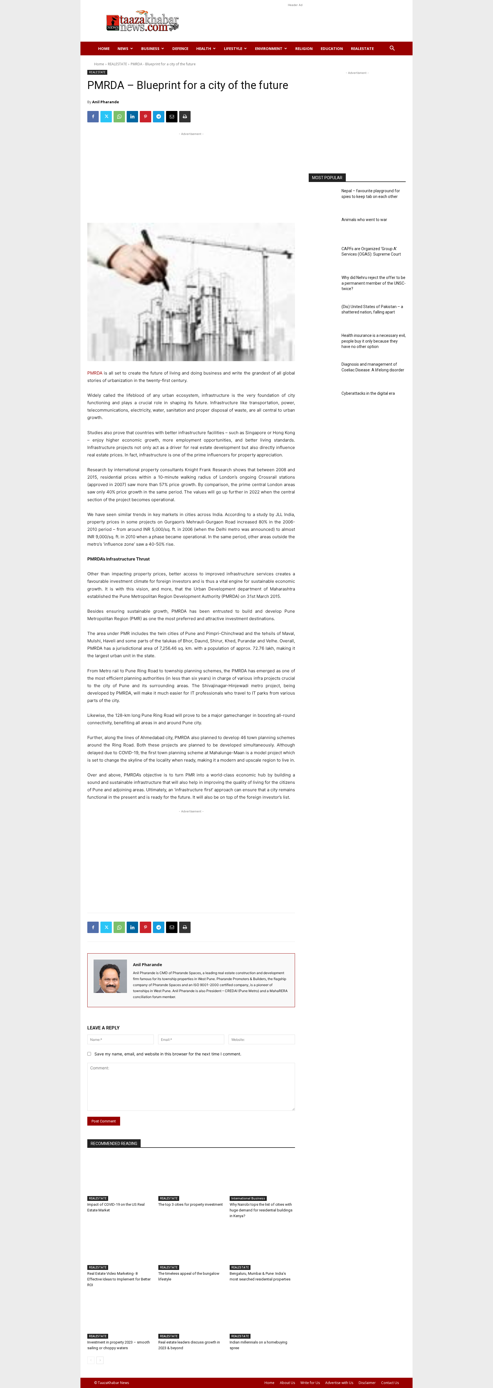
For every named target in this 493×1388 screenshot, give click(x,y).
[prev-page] (90, 1360)
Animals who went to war (364, 219)
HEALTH (203, 48)
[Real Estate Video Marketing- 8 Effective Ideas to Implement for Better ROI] (120, 1247)
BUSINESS (150, 48)
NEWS (123, 48)
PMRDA (94, 373)
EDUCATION (332, 48)
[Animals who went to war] (323, 228)
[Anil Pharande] (110, 980)
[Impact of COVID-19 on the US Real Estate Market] (120, 1178)
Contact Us (390, 1382)
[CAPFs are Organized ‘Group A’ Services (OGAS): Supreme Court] (323, 257)
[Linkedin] (132, 116)
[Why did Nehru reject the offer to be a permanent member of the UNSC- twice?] (323, 286)
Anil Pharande (105, 101)
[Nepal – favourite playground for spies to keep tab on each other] (323, 199)
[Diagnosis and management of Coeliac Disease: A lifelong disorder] (323, 373)
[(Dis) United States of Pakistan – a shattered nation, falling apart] (323, 315)
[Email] (171, 116)
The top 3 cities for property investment (190, 1204)
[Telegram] (158, 116)
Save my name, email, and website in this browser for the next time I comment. (167, 1053)
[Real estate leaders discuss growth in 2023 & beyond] (191, 1316)
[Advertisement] (295, 21)
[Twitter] (106, 116)
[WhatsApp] (119, 116)
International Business (248, 1198)
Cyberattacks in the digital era (368, 393)
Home (104, 48)
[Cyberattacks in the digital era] (323, 402)
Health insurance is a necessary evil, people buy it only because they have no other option (374, 341)
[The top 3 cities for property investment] (191, 1178)
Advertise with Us (339, 1382)
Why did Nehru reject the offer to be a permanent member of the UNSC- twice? (374, 283)
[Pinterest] (145, 116)
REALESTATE (362, 48)
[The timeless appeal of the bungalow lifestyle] (191, 1247)
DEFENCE (180, 48)
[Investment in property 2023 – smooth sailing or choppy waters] (120, 1316)
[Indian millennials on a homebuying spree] (262, 1316)
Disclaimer (367, 1382)
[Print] (185, 116)
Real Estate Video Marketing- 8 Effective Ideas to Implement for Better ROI (119, 1279)
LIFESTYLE (233, 48)
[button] (392, 49)
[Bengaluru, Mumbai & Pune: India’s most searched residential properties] (262, 1247)
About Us (287, 1382)
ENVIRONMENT (268, 48)
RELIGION (304, 48)
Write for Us (310, 1382)
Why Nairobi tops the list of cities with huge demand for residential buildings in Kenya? (261, 1210)
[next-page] (100, 1360)
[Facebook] (93, 116)
